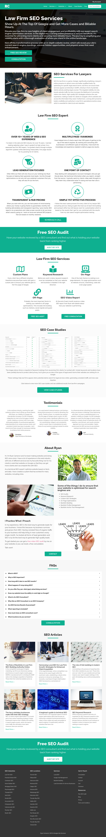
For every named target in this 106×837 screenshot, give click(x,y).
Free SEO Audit (82, 794)
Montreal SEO (33, 783)
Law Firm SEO (8, 774)
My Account (96, 2)
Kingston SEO (33, 816)
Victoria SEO (33, 825)
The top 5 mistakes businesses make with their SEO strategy (18, 713)
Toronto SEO (33, 774)
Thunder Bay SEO (35, 798)
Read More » (10, 682)
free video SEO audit (36, 541)
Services (52, 6)
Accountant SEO (9, 801)
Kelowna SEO (33, 789)
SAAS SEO (7, 795)
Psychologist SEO (9, 789)
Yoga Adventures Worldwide (23, 436)
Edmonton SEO (34, 795)
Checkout (80, 786)
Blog (79, 797)
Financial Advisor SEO (10, 777)
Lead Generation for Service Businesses (64, 783)
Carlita (55, 432)
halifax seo (33, 810)
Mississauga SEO (34, 792)
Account (80, 780)
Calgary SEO (33, 786)
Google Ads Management (61, 777)
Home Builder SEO (10, 783)
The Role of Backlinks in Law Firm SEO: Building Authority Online (19, 666)
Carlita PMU (56, 434)
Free (85, 6)
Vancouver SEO (34, 780)
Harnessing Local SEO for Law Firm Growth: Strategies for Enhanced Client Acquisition (53, 667)
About (70, 6)
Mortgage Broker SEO (11, 786)
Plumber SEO (8, 810)
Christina (18, 434)
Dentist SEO (8, 798)
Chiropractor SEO (9, 804)
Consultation (81, 774)
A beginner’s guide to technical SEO (53, 712)
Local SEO (56, 774)
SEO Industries (10, 771)
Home (45, 6)
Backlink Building (58, 780)
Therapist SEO (8, 792)
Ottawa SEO (33, 777)
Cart (79, 783)
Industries (61, 6)
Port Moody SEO (34, 813)
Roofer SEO (8, 813)
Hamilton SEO (34, 804)
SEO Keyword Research (81, 712)
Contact (80, 777)
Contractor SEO (9, 780)
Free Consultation (94, 6)
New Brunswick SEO (35, 819)
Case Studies (78, 6)
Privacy (80, 800)
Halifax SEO (33, 801)
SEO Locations (35, 771)
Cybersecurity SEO (10, 807)
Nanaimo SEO (34, 807)
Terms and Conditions (84, 803)
